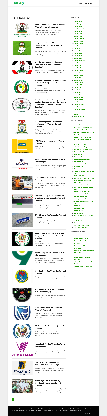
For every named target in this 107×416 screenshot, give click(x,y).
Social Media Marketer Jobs (82, 225)
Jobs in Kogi (77, 65)
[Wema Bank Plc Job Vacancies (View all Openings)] (22, 349)
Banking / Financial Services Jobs (84, 132)
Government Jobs (79, 157)
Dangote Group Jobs (80, 241)
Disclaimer (87, 413)
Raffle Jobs (77, 205)
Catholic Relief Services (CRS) (83, 266)
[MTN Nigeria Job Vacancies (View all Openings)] (22, 146)
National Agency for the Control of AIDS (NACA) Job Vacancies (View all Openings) (50, 198)
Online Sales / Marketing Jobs (83, 194)
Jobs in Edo (77, 87)
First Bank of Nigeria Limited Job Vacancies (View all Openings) (48, 363)
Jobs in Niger (78, 58)
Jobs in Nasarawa (79, 60)
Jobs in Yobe (78, 36)
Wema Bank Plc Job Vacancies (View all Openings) (50, 345)
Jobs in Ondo (78, 51)
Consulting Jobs (79, 142)
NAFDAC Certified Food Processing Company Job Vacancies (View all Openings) (49, 235)
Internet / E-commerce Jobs (82, 169)
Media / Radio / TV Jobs (81, 185)
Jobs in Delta (78, 92)
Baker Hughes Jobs (80, 246)
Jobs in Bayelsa (78, 99)
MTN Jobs (77, 243)
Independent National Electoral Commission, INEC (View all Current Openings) (50, 45)
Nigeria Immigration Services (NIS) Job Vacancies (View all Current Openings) (49, 123)
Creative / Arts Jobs (80, 144)
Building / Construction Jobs (82, 137)
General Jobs (78, 154)
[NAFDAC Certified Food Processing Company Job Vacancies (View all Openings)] (22, 239)
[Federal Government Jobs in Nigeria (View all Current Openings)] (22, 30)
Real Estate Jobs (79, 208)
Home (13, 13)
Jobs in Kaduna (78, 73)
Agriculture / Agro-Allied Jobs (83, 127)
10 (24, 399)
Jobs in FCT (77, 114)
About (80, 3)
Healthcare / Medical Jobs (82, 159)
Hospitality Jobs (79, 161)
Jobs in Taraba (78, 41)
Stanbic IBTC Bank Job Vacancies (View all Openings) (48, 308)
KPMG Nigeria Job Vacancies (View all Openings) (50, 216)
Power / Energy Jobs (80, 199)
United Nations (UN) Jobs (81, 238)
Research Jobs (78, 213)
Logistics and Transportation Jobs (84, 178)
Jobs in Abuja (78, 26)
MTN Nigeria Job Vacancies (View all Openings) (50, 142)
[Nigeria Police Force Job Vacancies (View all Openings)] (22, 295)
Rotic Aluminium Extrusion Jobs (83, 215)
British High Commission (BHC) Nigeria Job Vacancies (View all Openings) (48, 382)
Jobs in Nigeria (78, 21)
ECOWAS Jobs (78, 248)
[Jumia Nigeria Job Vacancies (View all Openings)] (22, 183)
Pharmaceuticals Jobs (80, 196)
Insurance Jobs (78, 166)
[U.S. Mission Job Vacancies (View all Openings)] (22, 331)
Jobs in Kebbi (78, 68)
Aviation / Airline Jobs (81, 130)
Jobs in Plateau (79, 46)
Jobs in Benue (78, 97)
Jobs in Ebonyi (78, 90)
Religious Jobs (78, 210)
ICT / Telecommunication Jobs (83, 164)
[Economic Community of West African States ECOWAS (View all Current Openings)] (22, 86)
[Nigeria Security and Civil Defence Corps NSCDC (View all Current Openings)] (22, 67)
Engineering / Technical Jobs (83, 149)
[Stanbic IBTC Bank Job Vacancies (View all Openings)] (22, 313)
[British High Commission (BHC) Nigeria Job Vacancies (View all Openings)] (22, 386)
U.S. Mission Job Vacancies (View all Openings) (49, 327)
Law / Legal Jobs (79, 175)
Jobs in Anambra (79, 104)
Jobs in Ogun (78, 53)
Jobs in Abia (78, 107)
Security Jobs (78, 223)
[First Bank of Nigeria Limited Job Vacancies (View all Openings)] (22, 368)
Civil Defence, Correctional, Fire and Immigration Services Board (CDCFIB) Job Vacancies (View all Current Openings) (50, 103)
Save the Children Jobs (81, 255)
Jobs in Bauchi (78, 102)
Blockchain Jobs (79, 135)
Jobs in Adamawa (79, 109)
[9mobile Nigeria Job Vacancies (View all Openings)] (22, 258)
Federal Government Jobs (82, 236)
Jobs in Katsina (78, 70)
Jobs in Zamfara (79, 38)
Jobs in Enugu (78, 82)
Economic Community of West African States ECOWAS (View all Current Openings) (50, 82)
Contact (92, 411)
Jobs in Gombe (78, 80)
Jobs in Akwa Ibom (80, 112)
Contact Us (88, 3)
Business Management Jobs (82, 139)
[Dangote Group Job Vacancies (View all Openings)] (22, 165)
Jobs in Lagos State (80, 24)
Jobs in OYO (78, 48)
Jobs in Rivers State (80, 29)
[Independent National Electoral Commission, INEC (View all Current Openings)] (22, 48)
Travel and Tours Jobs (80, 227)
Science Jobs (78, 220)
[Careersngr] (19, 3)
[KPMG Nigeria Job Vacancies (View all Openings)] (22, 220)
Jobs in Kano (78, 33)
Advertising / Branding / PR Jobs (84, 125)
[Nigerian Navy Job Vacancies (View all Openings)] (22, 276)
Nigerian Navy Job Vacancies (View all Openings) (50, 272)
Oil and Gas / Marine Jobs (82, 191)
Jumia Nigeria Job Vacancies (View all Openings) (50, 178)
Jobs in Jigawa (78, 75)
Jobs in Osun (78, 55)
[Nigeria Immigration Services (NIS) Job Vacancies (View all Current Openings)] (22, 127)
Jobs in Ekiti (78, 85)
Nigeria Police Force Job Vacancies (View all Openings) (49, 290)
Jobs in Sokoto (78, 43)
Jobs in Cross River (80, 95)
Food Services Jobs (80, 152)
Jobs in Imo (77, 77)
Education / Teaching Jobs (82, 147)
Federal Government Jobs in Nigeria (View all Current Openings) (50, 25)
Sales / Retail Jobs (79, 218)
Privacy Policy (88, 408)
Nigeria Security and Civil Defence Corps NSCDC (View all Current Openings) (49, 64)
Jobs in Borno (78, 31)
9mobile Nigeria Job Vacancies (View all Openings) (50, 254)
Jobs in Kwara (78, 63)
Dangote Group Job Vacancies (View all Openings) (50, 160)
